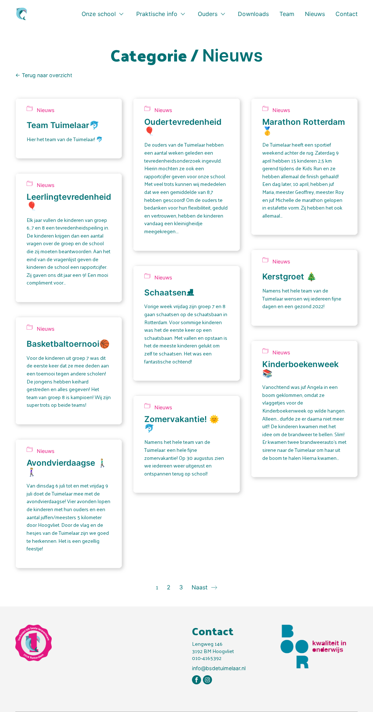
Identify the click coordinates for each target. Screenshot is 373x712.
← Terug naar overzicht (43, 75)
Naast (200, 587)
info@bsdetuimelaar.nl (219, 668)
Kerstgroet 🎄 (289, 276)
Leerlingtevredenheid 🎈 (69, 201)
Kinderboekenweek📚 (300, 369)
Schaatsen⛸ (169, 292)
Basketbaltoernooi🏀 (68, 344)
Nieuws (232, 55)
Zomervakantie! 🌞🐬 (181, 424)
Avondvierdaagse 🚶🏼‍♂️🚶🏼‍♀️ (67, 467)
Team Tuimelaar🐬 (63, 125)
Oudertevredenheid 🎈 (182, 126)
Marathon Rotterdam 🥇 (303, 126)
